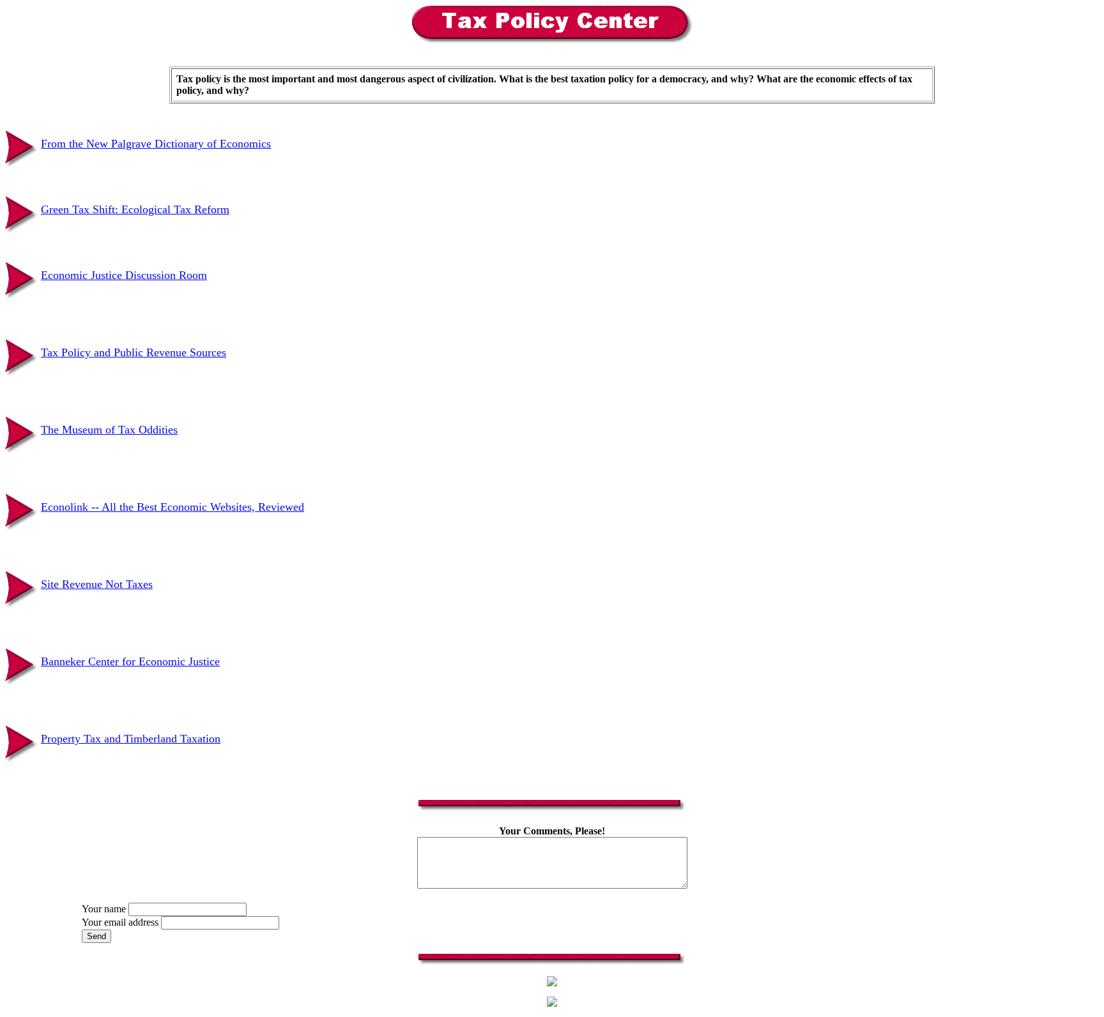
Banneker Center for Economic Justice (130, 661)
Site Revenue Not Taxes (97, 584)
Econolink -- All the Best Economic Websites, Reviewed (172, 507)
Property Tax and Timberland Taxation (130, 738)
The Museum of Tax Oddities (109, 429)
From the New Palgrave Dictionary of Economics (156, 143)
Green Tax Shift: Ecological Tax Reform (135, 209)
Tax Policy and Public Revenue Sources (133, 352)
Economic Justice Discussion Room (124, 275)
